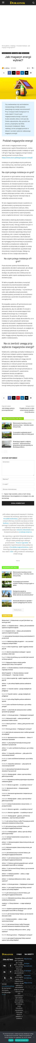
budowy (6, 523)
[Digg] (26, 73)
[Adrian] (3, 68)
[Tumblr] (4, 978)
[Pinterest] (18, 73)
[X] (14, 73)
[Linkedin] (22, 73)
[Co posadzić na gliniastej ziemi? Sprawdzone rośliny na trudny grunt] (7, 435)
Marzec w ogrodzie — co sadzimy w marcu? (19, 785)
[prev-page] (3, 451)
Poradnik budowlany (10, 519)
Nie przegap (14, 53)
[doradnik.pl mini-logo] (18, 2)
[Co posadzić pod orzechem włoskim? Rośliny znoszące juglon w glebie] (7, 584)
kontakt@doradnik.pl (8, 986)
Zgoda (11, 1040)
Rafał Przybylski (6, 673)
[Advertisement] (18, 24)
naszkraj (4, 903)
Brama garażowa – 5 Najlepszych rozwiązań (21, 715)
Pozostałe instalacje (22, 46)
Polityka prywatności (22, 1040)
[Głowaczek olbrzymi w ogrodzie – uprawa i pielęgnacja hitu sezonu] (7, 603)
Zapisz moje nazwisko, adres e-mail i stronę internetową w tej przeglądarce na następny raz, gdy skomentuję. (18, 496)
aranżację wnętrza (25, 532)
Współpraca (28, 959)
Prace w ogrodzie (22, 543)
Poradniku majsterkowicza (19, 547)
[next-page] (6, 451)
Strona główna (5, 46)
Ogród (3, 428)
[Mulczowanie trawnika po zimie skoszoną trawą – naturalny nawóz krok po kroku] (7, 425)
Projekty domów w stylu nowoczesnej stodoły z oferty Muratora (27, 410)
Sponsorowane (26, 53)
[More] (31, 73)
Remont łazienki (6, 446)
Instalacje (13, 46)
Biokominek (5, 620)
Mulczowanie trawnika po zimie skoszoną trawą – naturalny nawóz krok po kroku (23, 425)
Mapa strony (28, 983)
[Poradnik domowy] (8, 954)
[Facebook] (9, 73)
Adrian (8, 68)
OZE (20, 53)
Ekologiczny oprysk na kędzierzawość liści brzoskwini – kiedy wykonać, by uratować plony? (23, 593)
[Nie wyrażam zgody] (34, 1037)
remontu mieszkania (23, 530)
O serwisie (27, 971)
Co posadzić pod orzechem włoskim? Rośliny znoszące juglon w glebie (23, 583)
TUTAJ (4, 994)
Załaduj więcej (17, 610)
